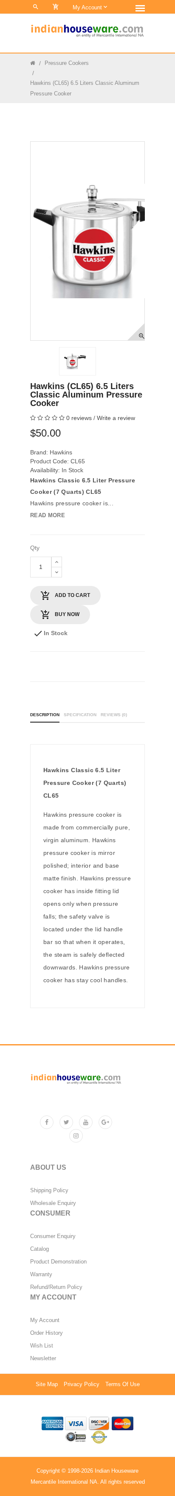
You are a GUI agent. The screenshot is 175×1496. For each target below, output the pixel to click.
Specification (80, 714)
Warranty (41, 1274)
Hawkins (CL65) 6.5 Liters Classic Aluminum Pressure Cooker (84, 88)
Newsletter (43, 1359)
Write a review (116, 418)
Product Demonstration (58, 1262)
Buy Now (66, 614)
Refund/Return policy (56, 1287)
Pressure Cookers (67, 63)
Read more (47, 515)
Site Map (47, 1384)
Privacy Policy (81, 1384)
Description (44, 714)
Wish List (41, 1346)
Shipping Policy (49, 1190)
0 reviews (79, 418)
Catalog (39, 1249)
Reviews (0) (114, 714)
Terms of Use (122, 1384)
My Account (44, 1320)
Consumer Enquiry (53, 1236)
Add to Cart (72, 595)
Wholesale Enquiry (53, 1203)
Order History (46, 1333)
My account (88, 7)
